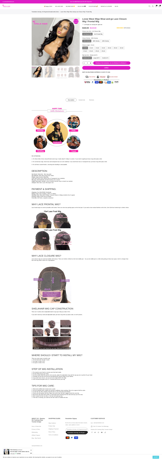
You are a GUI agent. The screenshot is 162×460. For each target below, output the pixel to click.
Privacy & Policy (36, 429)
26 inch (91, 51)
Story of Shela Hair (36, 426)
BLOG (116, 6)
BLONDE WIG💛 (70, 6)
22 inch (121, 48)
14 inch (97, 48)
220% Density (105, 41)
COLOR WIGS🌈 (93, 6)
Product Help (52, 426)
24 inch (85, 51)
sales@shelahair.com (9, 1)
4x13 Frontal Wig (98, 34)
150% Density (86, 41)
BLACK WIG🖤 (82, 6)
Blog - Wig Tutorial (36, 438)
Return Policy (52, 432)
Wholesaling (35, 432)
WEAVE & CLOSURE (106, 6)
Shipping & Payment (54, 429)
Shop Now (89, 1)
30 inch (103, 51)
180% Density (96, 41)
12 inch (91, 48)
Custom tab (82, 100)
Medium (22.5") (87, 58)
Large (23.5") (96, 58)
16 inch (103, 48)
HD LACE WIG (59, 6)
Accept (156, 457)
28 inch (97, 51)
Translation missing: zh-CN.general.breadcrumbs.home (45, 11)
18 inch (109, 48)
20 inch (115, 48)
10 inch (85, 48)
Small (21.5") (105, 58)
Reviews (91, 100)
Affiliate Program (36, 435)
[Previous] (34, 41)
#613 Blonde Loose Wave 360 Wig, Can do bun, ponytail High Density (20, 451)
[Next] (77, 41)
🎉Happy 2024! (48, 6)
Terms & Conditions (53, 434)
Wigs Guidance (52, 423)
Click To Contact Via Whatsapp (100, 426)
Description (71, 100)
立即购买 (106, 67)
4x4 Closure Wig (87, 34)
